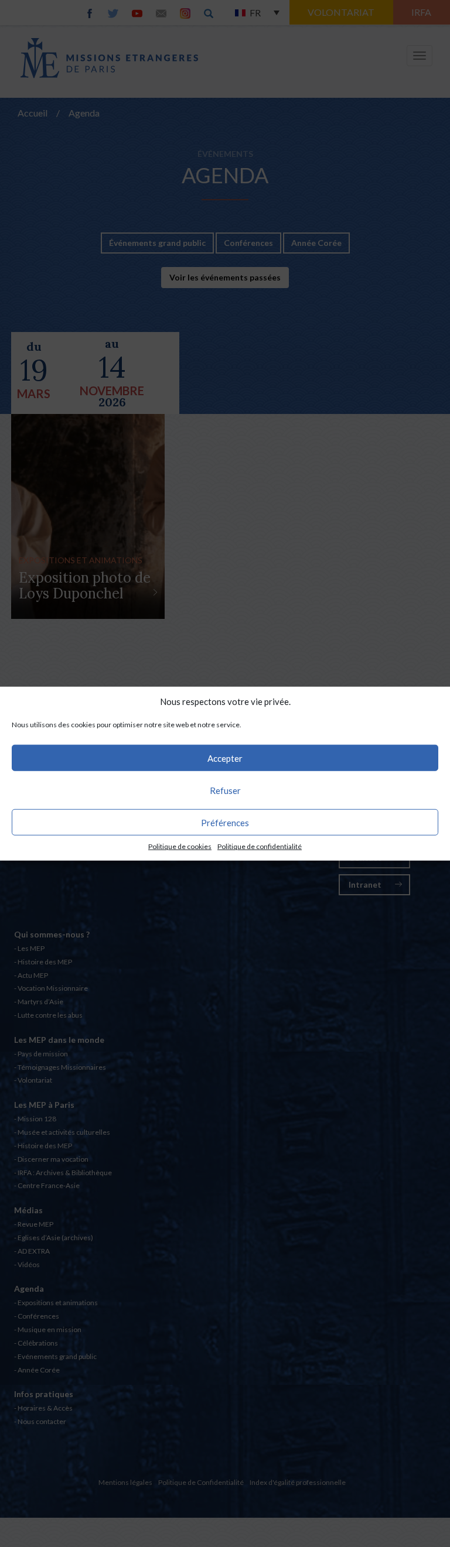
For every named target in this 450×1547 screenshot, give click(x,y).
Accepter (225, 758)
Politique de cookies (180, 846)
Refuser (225, 790)
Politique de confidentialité (259, 846)
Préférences (225, 822)
